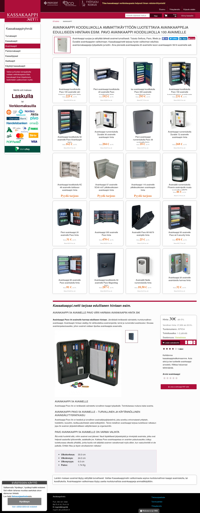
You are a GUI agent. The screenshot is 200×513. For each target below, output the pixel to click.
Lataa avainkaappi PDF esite (179, 387)
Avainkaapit (11, 46)
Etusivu (162, 9)
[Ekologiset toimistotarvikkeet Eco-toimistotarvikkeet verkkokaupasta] (70, 3)
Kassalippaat (11, 56)
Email (192, 38)
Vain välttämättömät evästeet (24, 506)
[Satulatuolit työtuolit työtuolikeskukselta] (90, 3)
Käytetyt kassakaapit (15, 65)
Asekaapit (10, 60)
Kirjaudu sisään (189, 9)
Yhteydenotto (174, 9)
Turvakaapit (11, 35)
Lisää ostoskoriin (171, 342)
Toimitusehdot (156, 501)
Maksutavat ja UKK (150, 511)
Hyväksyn (24, 501)
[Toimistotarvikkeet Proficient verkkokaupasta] (51, 3)
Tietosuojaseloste (158, 497)
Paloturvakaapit (12, 50)
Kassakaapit (11, 41)
